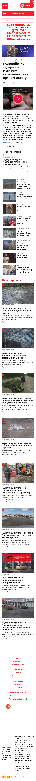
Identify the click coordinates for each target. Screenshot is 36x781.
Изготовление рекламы (18, 696)
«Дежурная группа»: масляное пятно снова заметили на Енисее (14, 355)
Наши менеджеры (18, 664)
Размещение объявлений (18, 699)
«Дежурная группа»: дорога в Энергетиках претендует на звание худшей (17, 535)
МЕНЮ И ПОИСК (18, 14)
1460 (6, 591)
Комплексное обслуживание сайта (24, 777)
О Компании (18, 670)
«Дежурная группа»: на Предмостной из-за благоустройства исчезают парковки (16, 626)
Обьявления (18, 684)
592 (5, 412)
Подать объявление (20, 39)
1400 (6, 546)
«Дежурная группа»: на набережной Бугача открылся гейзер (17, 310)
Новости (18, 658)
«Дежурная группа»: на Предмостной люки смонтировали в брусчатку (16, 490)
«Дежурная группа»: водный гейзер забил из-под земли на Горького (17, 445)
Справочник (18, 687)
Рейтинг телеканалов (18, 676)
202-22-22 (20, 30)
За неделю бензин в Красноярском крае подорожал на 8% (12, 580)
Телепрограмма (18, 681)
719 (5, 456)
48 (5, 322)
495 (7, 175)
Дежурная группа (9, 157)
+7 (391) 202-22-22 (20, 33)
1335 (6, 639)
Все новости (7, 277)
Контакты (18, 673)
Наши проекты (12, 280)
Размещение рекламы (18, 693)
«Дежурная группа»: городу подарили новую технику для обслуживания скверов (17, 400)
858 (5, 501)
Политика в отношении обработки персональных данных (23, 768)
